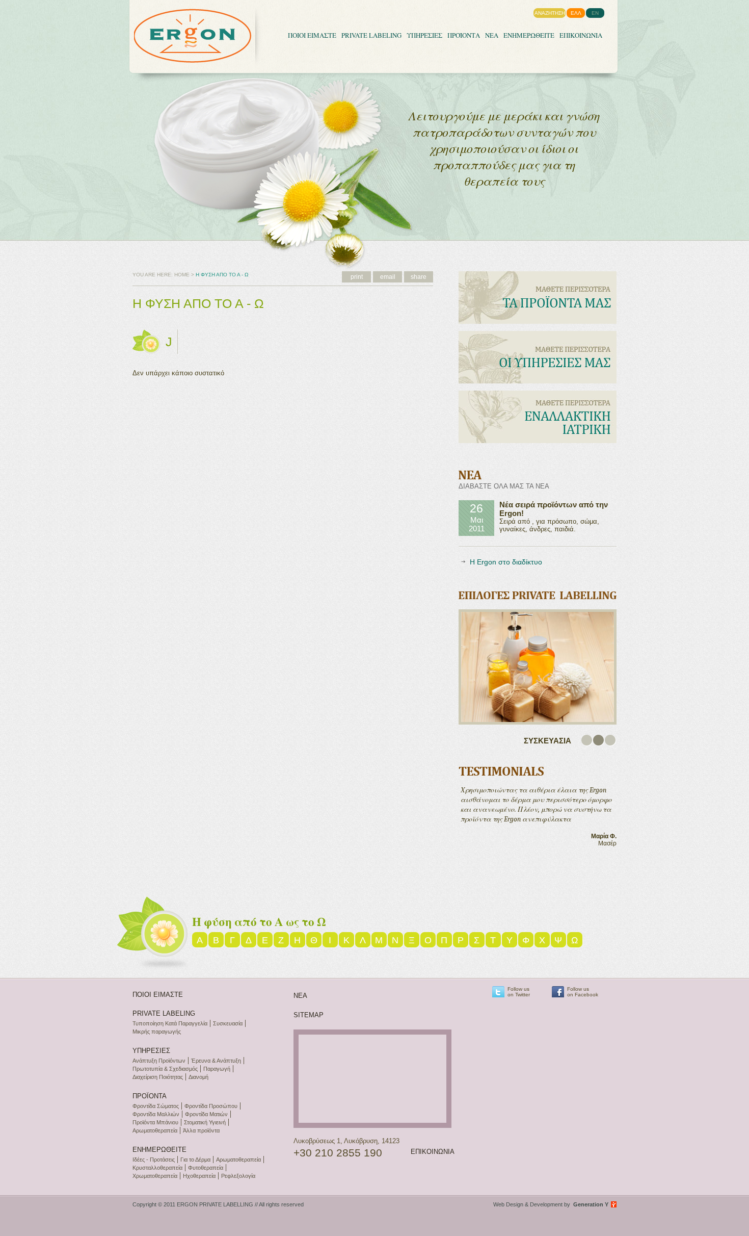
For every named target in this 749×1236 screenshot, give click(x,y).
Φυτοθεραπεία (205, 1168)
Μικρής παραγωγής (156, 1031)
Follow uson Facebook (582, 991)
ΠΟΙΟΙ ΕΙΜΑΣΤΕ (312, 35)
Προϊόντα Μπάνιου (155, 1122)
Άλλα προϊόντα (201, 1130)
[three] (611, 740)
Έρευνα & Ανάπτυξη (216, 1061)
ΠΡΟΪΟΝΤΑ (463, 35)
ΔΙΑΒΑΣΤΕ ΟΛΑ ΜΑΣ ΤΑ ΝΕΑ (504, 486)
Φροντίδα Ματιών (206, 1114)
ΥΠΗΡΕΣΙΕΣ (424, 35)
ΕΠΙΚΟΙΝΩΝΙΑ (580, 35)
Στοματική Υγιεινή (205, 1122)
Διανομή (198, 1077)
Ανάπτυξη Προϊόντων (158, 1061)
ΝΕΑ (491, 35)
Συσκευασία (228, 1023)
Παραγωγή (216, 1069)
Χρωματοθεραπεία (154, 1176)
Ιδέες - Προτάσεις (153, 1159)
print (357, 276)
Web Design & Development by (550, 1204)
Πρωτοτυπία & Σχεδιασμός (165, 1069)
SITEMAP (308, 1015)
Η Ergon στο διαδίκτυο (506, 562)
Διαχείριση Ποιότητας (157, 1077)
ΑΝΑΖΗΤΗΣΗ (549, 13)
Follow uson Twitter (518, 991)
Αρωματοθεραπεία (154, 1130)
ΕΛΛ (576, 13)
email (387, 276)
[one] (587, 740)
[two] (599, 740)
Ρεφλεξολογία (238, 1176)
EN (595, 13)
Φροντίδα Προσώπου (210, 1106)
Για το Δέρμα (195, 1159)
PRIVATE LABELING (371, 35)
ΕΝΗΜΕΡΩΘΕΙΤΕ (528, 35)
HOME (182, 274)
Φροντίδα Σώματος (155, 1106)
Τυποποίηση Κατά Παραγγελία (169, 1023)
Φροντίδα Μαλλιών (155, 1114)
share (418, 276)
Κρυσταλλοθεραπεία (157, 1168)
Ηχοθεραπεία (199, 1176)
